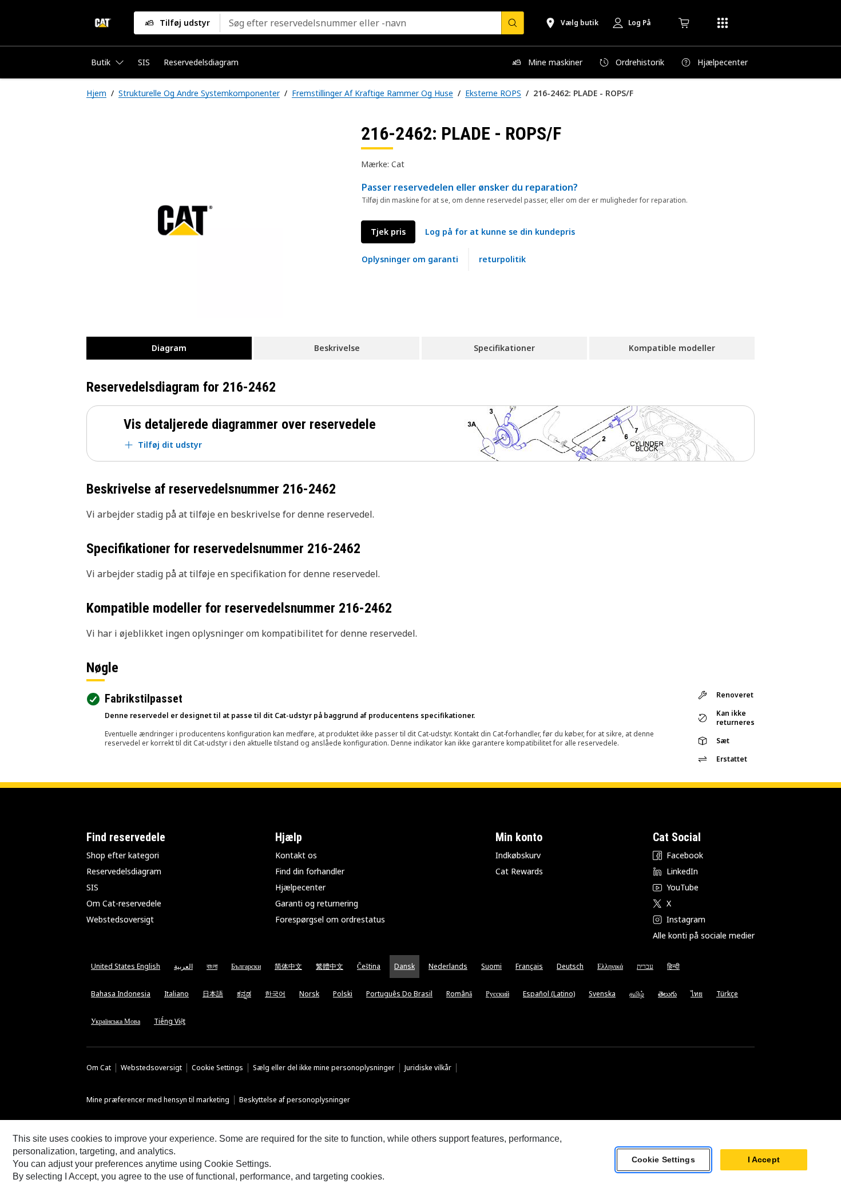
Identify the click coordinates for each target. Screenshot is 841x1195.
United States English (125, 966)
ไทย (697, 994)
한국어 (275, 994)
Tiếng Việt (169, 1021)
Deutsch (570, 966)
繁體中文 (329, 966)
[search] (512, 22)
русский (497, 994)
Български (246, 966)
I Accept (764, 1160)
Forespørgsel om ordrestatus (330, 919)
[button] (500, 231)
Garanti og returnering (316, 903)
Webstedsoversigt (120, 919)
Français (529, 966)
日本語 (213, 994)
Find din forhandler (309, 871)
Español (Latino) (549, 994)
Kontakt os (296, 855)
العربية (183, 966)
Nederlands (448, 966)
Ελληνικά (610, 966)
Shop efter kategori (122, 855)
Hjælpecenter (300, 887)
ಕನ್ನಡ (244, 994)
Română (459, 994)
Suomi (491, 966)
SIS (92, 887)
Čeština (368, 966)
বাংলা (212, 966)
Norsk (309, 994)
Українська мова (115, 1021)
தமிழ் (636, 994)
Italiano (176, 994)
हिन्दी (673, 966)
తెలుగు (667, 994)
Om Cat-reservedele (123, 903)
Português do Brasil (399, 994)
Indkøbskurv (518, 855)
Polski (342, 994)
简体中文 (288, 966)
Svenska (602, 994)
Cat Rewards (519, 871)
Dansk (404, 966)
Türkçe (727, 994)
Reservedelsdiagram (123, 871)
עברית (645, 966)
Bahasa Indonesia (120, 994)
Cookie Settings (217, 1067)
